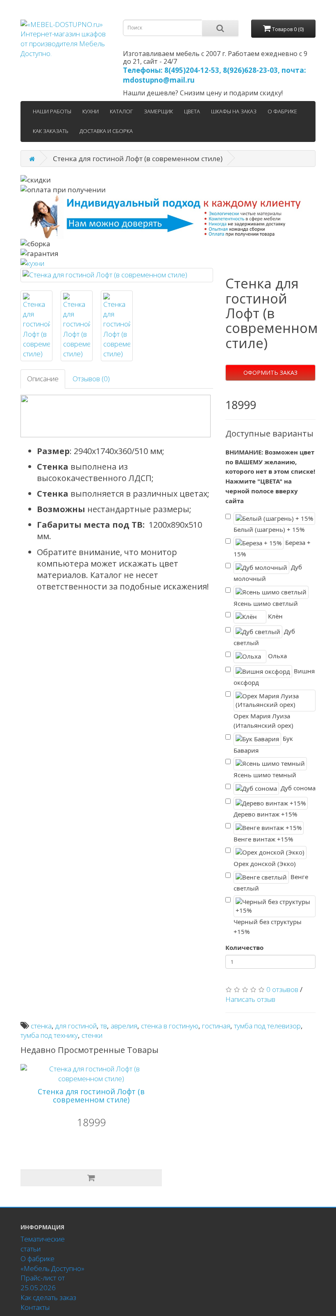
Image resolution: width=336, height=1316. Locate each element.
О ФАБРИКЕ (282, 111)
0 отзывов (282, 989)
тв (103, 1025)
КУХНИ (90, 111)
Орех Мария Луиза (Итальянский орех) (263, 721)
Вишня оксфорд (274, 676)
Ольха (276, 656)
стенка (41, 1025)
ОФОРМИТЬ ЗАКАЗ (270, 372)
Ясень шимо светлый (266, 603)
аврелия (124, 1025)
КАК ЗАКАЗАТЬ (50, 131)
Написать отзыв (250, 999)
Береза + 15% (272, 548)
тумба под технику (49, 1035)
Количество (244, 947)
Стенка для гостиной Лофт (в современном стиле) (91, 1096)
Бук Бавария (263, 744)
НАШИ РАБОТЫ (52, 111)
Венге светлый (271, 882)
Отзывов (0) (91, 378)
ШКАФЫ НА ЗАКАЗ (234, 111)
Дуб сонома (297, 787)
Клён (274, 616)
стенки (92, 1035)
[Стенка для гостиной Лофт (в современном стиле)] (116, 275)
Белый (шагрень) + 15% (269, 529)
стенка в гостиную (169, 1025)
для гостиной (76, 1025)
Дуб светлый (264, 637)
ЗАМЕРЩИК (158, 111)
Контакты (35, 1307)
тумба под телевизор (267, 1025)
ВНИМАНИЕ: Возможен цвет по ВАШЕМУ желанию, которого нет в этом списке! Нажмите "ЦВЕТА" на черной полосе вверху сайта (270, 476)
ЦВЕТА (192, 111)
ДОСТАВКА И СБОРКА (106, 131)
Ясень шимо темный (265, 775)
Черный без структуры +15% (268, 927)
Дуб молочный (268, 573)
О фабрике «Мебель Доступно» (52, 1263)
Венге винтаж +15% (263, 839)
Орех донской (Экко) (265, 863)
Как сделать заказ (48, 1297)
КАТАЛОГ (121, 111)
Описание (43, 378)
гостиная (216, 1025)
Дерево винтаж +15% (265, 814)
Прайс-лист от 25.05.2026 (42, 1282)
